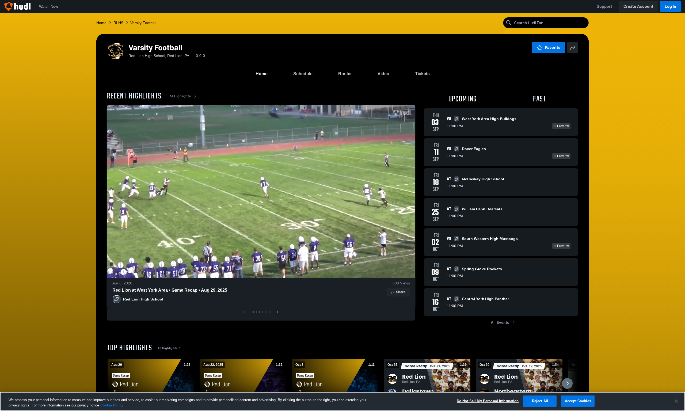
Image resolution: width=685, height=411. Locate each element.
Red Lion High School (143, 299)
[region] (342, 401)
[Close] (676, 401)
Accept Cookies (578, 401)
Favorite (553, 47)
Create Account (638, 6)
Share (400, 292)
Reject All (540, 401)
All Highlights (180, 96)
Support (604, 6)
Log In (670, 6)
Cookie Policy (111, 405)
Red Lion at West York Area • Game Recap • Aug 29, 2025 (169, 290)
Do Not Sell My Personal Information (488, 401)
